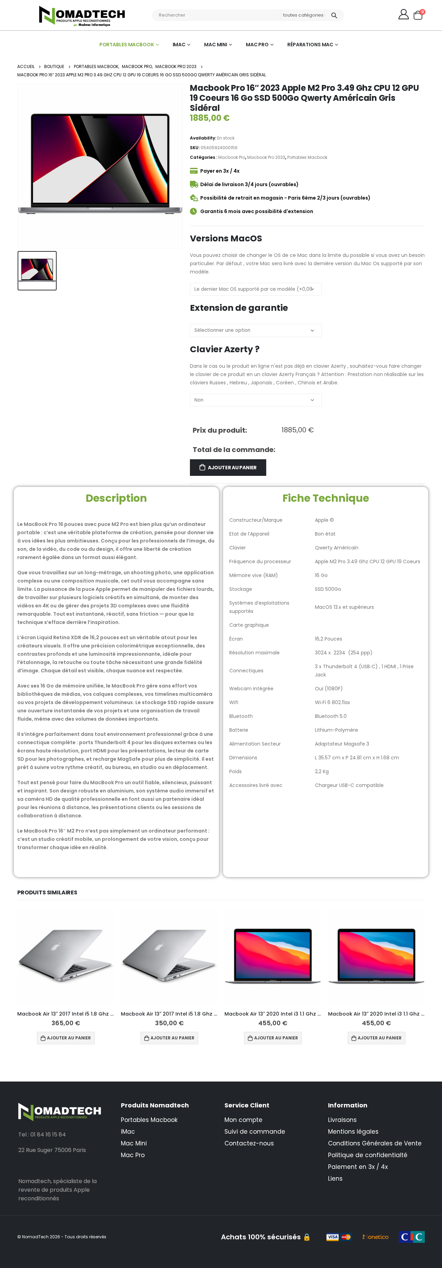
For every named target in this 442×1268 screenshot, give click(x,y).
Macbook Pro (231, 157)
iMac (179, 44)
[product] (65, 957)
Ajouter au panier (232, 467)
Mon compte (243, 1120)
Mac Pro (257, 44)
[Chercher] (334, 15)
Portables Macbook (126, 44)
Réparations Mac (310, 44)
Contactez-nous (249, 1143)
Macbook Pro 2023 (266, 157)
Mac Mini (215, 44)
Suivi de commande (254, 1131)
